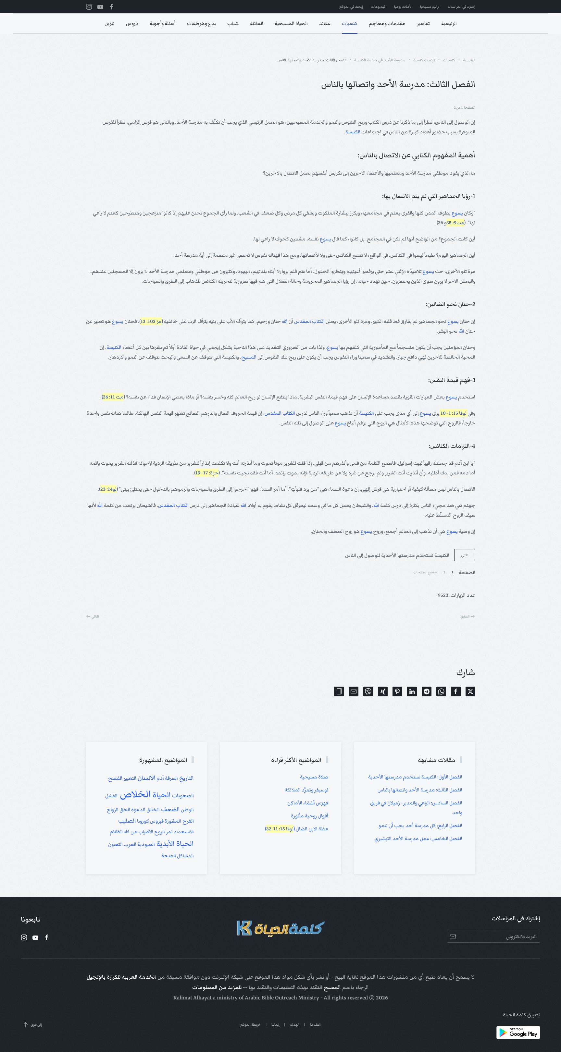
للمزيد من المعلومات (217, 987)
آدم (160, 778)
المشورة (172, 821)
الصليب (127, 821)
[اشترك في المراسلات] (453, 937)
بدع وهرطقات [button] (201, 23)
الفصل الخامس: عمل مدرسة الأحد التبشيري (418, 838)
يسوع (457, 213)
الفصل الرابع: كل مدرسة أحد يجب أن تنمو (420, 825)
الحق (124, 809)
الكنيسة (352, 132)
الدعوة (137, 809)
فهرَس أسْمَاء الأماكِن (307, 803)
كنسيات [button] (349, 23)
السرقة (171, 778)
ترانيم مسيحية (429, 6)
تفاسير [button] (423, 23)
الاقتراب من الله (138, 832)
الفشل (111, 796)
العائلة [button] (256, 23)
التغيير (129, 778)
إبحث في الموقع (351, 6)
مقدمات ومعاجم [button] (387, 23)
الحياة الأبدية (174, 843)
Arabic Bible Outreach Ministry (282, 998)
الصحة (168, 855)
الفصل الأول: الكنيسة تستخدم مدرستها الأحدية (415, 777)
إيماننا (275, 1024)
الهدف (294, 1024)
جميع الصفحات (425, 572)
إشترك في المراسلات (461, 6)
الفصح (115, 778)
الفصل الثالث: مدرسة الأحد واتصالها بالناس (420, 790)
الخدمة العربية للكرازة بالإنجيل (121, 977)
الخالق (152, 809)
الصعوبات (182, 795)
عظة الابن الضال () (296, 829)
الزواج (112, 809)
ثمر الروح (163, 832)
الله (285, 321)
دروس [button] (132, 23)
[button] (339, 691)
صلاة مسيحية (314, 777)
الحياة (161, 795)
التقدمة (315, 1024)
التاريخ (186, 778)
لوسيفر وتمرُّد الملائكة (306, 790)
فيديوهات (378, 6)
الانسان (146, 778)
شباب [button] (233, 23)
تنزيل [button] (110, 23)
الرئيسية (449, 23)
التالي (464, 555)
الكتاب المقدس (309, 321)
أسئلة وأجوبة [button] (163, 23)
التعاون (115, 844)
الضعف (170, 809)
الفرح (187, 821)
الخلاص (134, 794)
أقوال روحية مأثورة (309, 816)
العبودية (145, 844)
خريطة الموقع (250, 1024)
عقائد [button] (324, 23)
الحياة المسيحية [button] (291, 23)
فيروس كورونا (150, 821)
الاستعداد (183, 832)
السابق (465, 616)
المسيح (248, 357)
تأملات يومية (402, 6)
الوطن (187, 809)
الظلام (116, 832)
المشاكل (185, 856)
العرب (129, 844)
